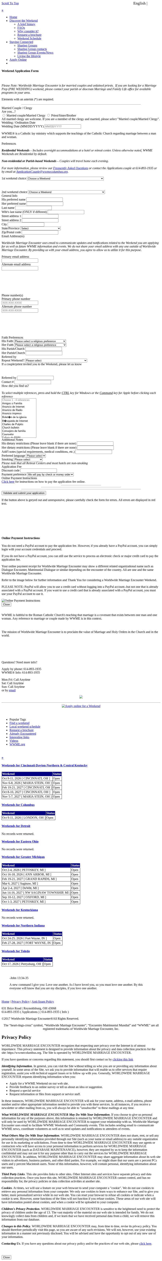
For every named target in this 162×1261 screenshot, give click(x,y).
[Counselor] (19, 434)
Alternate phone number (17, 306)
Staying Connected (21, 42)
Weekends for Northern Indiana (23, 925)
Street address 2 (11, 220)
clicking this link (123, 1059)
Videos (13, 740)
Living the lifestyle (29, 56)
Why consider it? (28, 31)
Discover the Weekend (23, 20)
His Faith (7, 341)
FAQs (21, 27)
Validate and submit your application (23, 493)
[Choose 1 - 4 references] (19, 400)
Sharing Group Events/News (35, 52)
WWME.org (17, 744)
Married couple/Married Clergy (25, 115)
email (12, 690)
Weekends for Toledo (16, 951)
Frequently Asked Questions (70, 168)
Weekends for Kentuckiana (20, 910)
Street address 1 (11, 216)
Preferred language (13, 455)
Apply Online (18, 59)
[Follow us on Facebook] (81, 697)
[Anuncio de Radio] (19, 410)
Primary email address (15, 256)
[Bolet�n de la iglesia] (19, 417)
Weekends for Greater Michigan (23, 857)
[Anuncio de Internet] (19, 407)
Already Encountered (22, 733)
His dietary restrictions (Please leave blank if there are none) (39, 443)
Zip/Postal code (11, 232)
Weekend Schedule (29, 38)
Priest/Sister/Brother (63, 115)
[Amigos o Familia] (19, 403)
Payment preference (14, 474)
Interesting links (19, 737)
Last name (8, 207)
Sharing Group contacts (32, 49)
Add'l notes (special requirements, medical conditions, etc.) (38, 451)
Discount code (11, 470)
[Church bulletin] (19, 427)
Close (6, 604)
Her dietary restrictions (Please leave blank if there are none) (39, 447)
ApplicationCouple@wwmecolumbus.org (42, 171)
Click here (8, 481)
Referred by (9, 377)
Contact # (8, 382)
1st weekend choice (14, 178)
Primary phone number (16, 299)
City (4, 224)
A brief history (26, 24)
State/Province (11, 228)
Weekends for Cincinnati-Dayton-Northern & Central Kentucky (45, 765)
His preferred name (13, 199)
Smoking (7, 459)
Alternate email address (16, 264)
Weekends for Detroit (16, 826)
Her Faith (7, 344)
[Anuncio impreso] (19, 413)
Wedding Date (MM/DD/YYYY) (23, 126)
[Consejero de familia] (19, 431)
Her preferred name (14, 203)
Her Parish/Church (13, 353)
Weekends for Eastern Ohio (20, 841)
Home (13, 17)
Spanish (154, 3)
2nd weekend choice (14, 192)
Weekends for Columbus (18, 804)
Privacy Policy (20, 1001)
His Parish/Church (13, 348)
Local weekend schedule (24, 726)
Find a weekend (19, 723)
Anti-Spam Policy (43, 1001)
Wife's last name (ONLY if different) (24, 212)
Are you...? (9, 111)
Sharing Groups (27, 45)
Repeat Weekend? (13, 360)
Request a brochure (29, 34)
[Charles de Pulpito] (19, 424)
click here (145, 1243)
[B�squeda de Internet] (19, 421)
